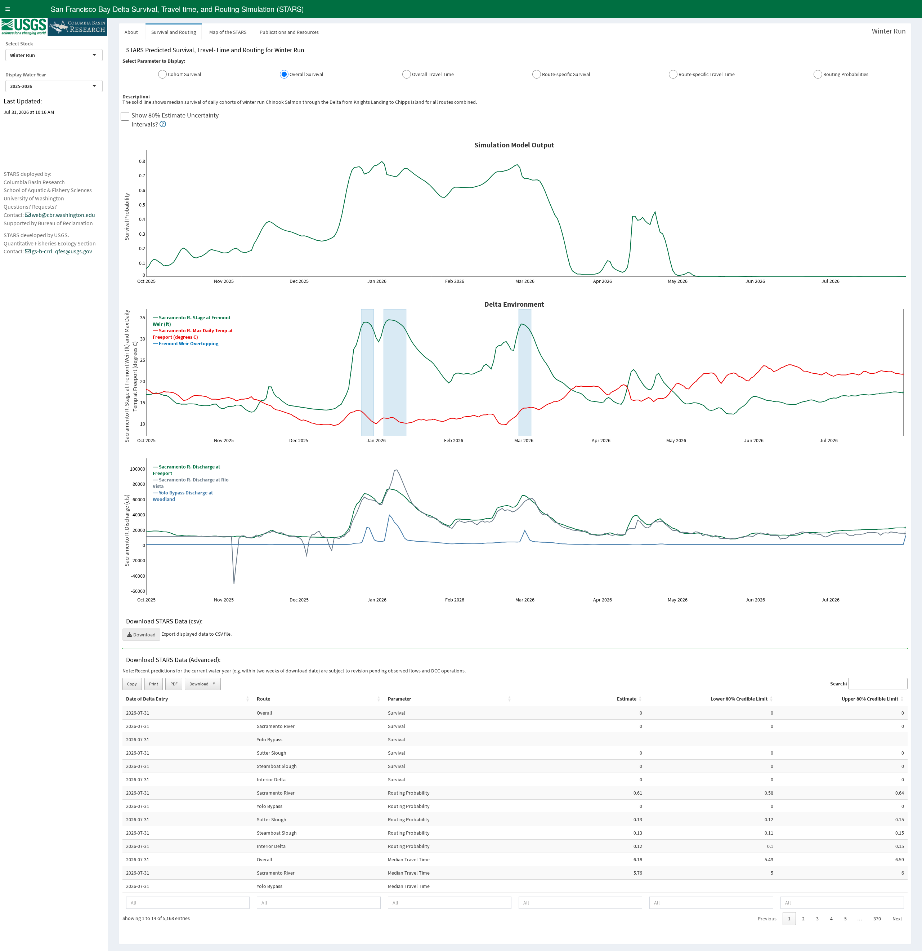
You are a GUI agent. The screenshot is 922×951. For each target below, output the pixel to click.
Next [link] (897, 918)
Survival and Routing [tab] (173, 32)
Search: (838, 683)
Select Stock (19, 43)
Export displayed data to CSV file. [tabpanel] (515, 484)
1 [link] (789, 918)
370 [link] (877, 918)
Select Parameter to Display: (153, 61)
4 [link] (831, 918)
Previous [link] (767, 918)
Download (144, 634)
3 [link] (817, 918)
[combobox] (35, 55)
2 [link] (803, 918)
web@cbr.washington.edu (63, 214)
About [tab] (131, 32)
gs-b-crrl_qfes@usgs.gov (61, 251)
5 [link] (845, 918)
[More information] (163, 124)
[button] (7, 9)
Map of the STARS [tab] (227, 32)
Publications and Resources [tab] (289, 32)
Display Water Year (25, 74)
